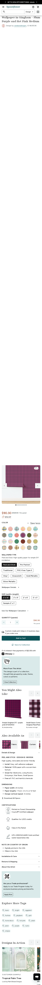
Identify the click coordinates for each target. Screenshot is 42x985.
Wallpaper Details (11, 587)
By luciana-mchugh (32, 727)
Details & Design (21, 752)
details (32, 2)
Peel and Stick (9, 565)
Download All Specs (11, 798)
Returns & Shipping (21, 861)
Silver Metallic (9, 581)
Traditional (7, 570)
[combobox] (29, 12)
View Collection (10, 682)
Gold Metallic (32, 576)
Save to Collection (21, 645)
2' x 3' (35, 598)
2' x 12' (6, 598)
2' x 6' (25, 598)
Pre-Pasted (25, 565)
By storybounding (7, 727)
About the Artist (21, 867)
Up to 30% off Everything (18, 2)
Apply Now (8, 894)
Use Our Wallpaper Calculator (15, 610)
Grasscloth (17, 576)
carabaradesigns (20, 26)
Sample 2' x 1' (9, 603)
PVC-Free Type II (24, 570)
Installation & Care (21, 856)
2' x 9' (15, 598)
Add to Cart (21, 638)
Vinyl (5, 576)
